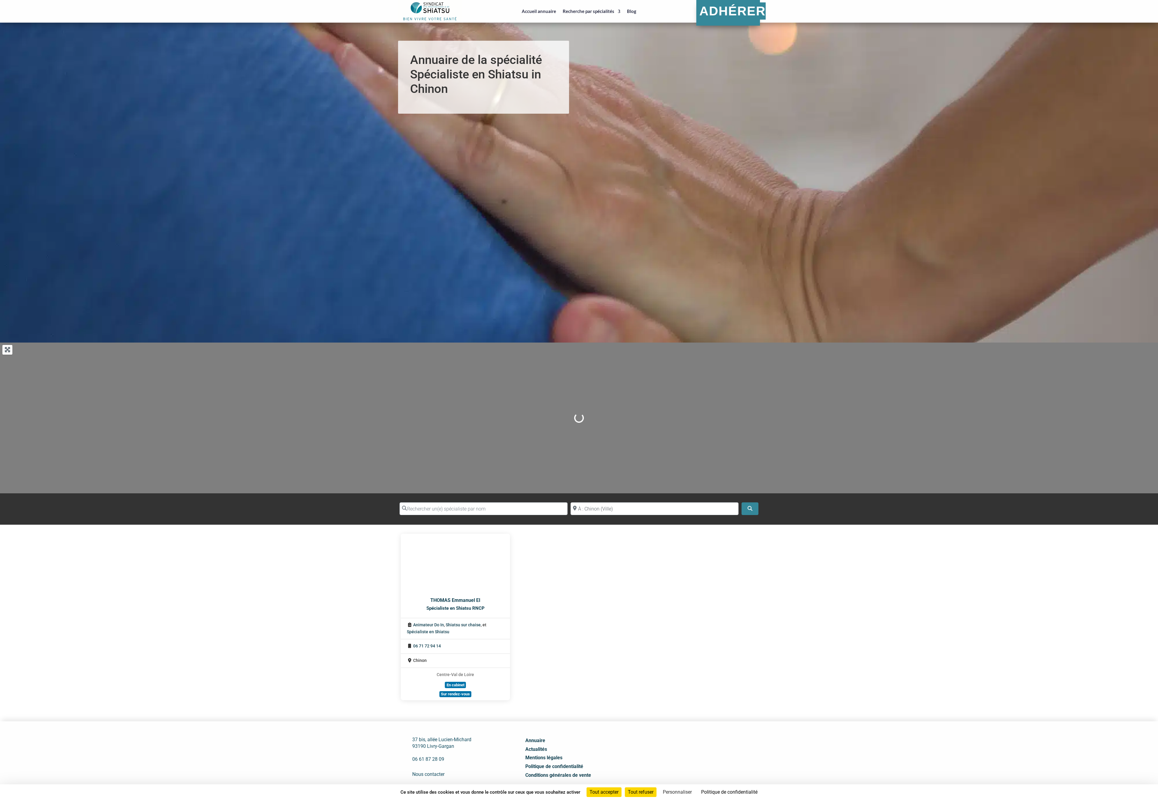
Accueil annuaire (539, 11)
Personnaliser (677, 792)
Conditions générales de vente (558, 775)
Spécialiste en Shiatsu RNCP (455, 608)
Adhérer (732, 11)
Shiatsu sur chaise (463, 625)
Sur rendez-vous (455, 694)
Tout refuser (640, 792)
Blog (631, 11)
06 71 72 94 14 (427, 646)
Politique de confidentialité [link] (729, 792)
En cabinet (455, 685)
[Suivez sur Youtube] (712, 750)
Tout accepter (604, 792)
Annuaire (535, 740)
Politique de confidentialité (554, 766)
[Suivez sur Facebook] (685, 750)
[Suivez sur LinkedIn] (698, 750)
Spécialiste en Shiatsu (428, 631)
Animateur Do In (428, 625)
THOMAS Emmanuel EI (455, 600)
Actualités (536, 749)
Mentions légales (543, 757)
